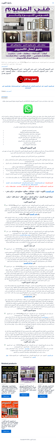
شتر (42, 86)
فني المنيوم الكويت (25, 86)
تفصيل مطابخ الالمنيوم (25, 235)
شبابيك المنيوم (28, 263)
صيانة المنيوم (28, 296)
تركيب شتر (25, 186)
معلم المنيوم (8, 86)
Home (2, 62)
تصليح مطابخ (13, 186)
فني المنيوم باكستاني (36, 86)
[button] (52, 8)
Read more (6, 396)
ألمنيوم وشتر (51, 62)
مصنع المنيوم (45, 317)
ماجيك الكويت (6, 3)
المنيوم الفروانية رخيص (15, 182)
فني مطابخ (31, 186)
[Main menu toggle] (53, 2)
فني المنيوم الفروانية (40, 182)
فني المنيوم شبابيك (16, 86)
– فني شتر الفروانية (25, 184)
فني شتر (37, 186)
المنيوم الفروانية (49, 182)
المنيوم (46, 86)
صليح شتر (27, 348)
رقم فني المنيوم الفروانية (28, 182)
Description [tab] (4, 97)
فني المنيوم (51, 86)
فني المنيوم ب (49, 191)
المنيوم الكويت (43, 186)
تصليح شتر (19, 186)
